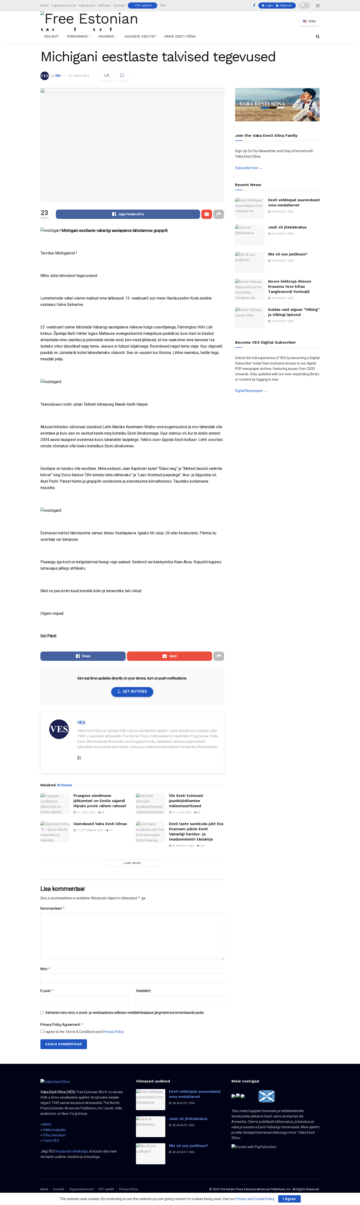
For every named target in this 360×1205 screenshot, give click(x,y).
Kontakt (119, 5)
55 (198, 812)
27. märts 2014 (79, 75)
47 (110, 830)
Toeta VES (51, 1140)
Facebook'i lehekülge (72, 1151)
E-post (47, 990)
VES (58, 75)
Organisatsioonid (63, 5)
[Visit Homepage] (97, 21)
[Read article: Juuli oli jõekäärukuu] (249, 235)
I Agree (289, 1199)
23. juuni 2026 (181, 812)
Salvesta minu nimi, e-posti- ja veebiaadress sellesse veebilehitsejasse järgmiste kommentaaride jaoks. (124, 1013)
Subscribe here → (249, 168)
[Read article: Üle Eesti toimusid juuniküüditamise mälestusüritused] (150, 803)
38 (102, 812)
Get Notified (135, 691)
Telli (163, 5)
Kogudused (87, 5)
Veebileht (143, 991)
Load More (132, 863)
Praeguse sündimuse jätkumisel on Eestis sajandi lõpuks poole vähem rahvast (99, 800)
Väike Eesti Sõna (180, 36)
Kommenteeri (52, 908)
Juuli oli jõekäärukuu (287, 227)
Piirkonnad (77, 36)
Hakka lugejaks (54, 1130)
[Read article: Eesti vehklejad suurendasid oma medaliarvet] (249, 208)
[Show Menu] (318, 5)
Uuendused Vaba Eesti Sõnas (100, 824)
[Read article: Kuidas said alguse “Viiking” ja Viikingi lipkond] (249, 317)
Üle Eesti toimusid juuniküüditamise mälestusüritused (186, 800)
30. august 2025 (182, 845)
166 (201, 845)
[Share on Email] (206, 214)
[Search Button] (318, 36)
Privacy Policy (113, 1032)
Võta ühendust (54, 1135)
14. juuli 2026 (85, 812)
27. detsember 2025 (89, 830)
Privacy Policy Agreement (61, 1024)
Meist (44, 5)
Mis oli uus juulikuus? (287, 254)
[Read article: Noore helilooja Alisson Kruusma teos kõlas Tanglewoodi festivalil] (249, 289)
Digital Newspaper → (251, 391)
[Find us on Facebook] (254, 5)
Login (268, 5)
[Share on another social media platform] (218, 214)
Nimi (45, 969)
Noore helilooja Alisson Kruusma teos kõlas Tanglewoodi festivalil (289, 286)
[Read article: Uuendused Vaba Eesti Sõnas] (55, 831)
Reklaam (104, 5)
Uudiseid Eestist (140, 36)
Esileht (51, 36)
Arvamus (106, 36)
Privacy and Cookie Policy (255, 1199)
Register (285, 5)
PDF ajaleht (143, 5)
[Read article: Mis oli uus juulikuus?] (249, 262)
